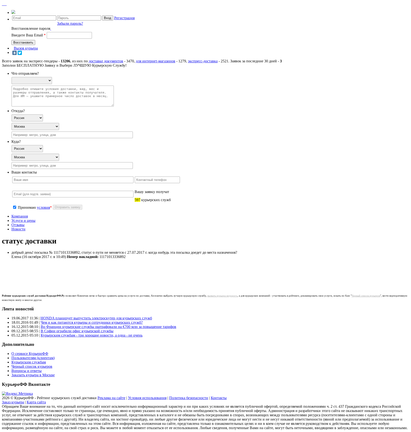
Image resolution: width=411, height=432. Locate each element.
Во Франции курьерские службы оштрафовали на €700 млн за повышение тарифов (108, 327)
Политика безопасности (188, 398)
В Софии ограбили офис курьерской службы (77, 331)
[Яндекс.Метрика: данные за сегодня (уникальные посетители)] (17, 394)
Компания (19, 216)
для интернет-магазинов (155, 61)
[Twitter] (20, 53)
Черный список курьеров (366, 295)
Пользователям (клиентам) (33, 358)
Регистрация (124, 18)
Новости (18, 229)
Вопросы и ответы (26, 371)
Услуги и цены (23, 220)
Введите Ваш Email (28, 35)
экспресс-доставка (203, 61)
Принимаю (27, 207)
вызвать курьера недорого (222, 295)
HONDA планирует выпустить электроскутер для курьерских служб (96, 318)
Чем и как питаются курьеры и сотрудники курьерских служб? (92, 322)
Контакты (219, 398)
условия (43, 207)
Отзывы (17, 225)
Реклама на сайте (111, 398)
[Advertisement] (95, 273)
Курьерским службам (28, 362)
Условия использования (147, 398)
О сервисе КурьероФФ (29, 354)
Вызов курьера (26, 48)
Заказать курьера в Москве (33, 375)
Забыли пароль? (70, 23)
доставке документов (106, 61)
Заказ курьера (13, 402)
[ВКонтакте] (14, 53)
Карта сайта (36, 402)
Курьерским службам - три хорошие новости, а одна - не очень (91, 335)
